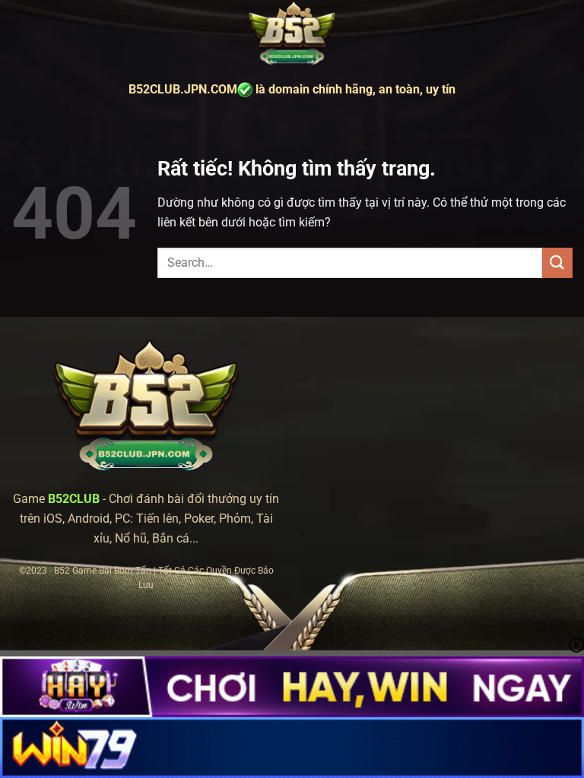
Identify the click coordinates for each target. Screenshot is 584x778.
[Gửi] (557, 262)
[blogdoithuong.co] (292, 34)
